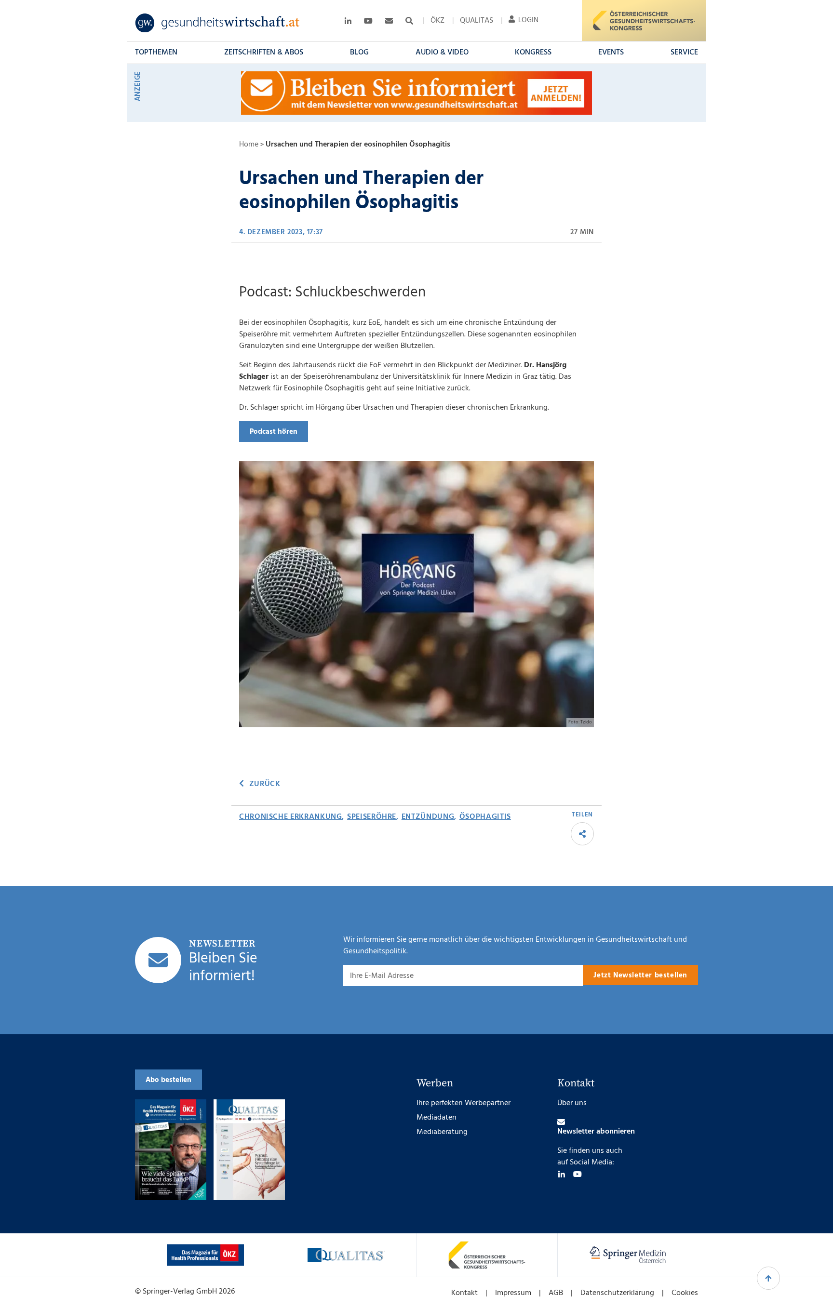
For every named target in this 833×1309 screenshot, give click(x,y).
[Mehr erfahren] (205, 1255)
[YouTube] (577, 1174)
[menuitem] (437, 20)
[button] (156, 52)
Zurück (264, 784)
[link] (217, 23)
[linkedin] (561, 1174)
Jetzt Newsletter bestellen (640, 975)
